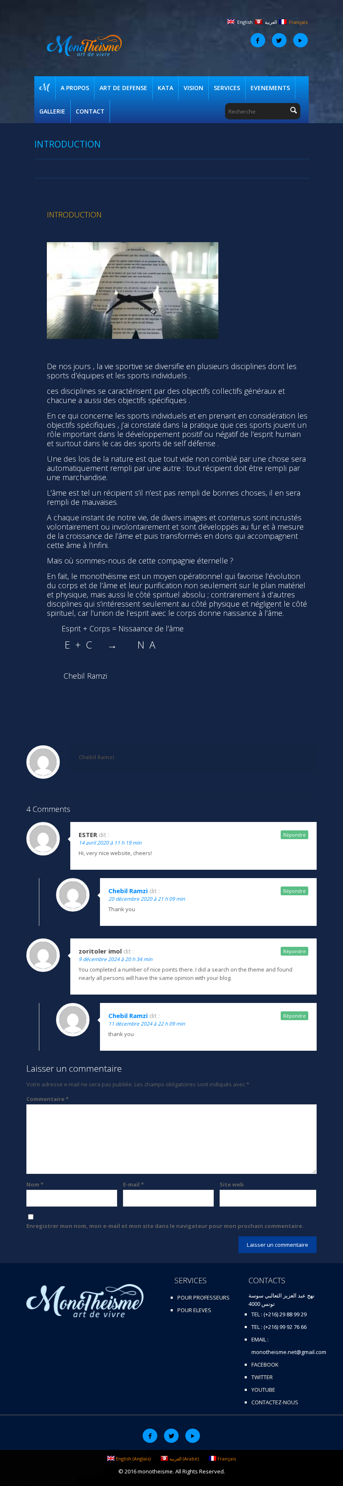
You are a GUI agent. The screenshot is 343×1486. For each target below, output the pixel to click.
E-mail (133, 1184)
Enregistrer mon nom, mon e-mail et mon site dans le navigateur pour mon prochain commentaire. (165, 1226)
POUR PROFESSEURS (203, 1297)
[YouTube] (300, 40)
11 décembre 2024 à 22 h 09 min (146, 1023)
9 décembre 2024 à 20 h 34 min (115, 959)
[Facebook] (257, 40)
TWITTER (262, 1377)
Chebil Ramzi (96, 757)
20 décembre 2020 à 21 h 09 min (146, 898)
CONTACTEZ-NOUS (274, 1402)
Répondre (294, 835)
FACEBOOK (265, 1364)
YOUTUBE (263, 1389)
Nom (35, 1184)
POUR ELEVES (194, 1310)
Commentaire (47, 1099)
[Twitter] (279, 40)
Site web (232, 1184)
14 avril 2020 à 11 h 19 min (110, 842)
